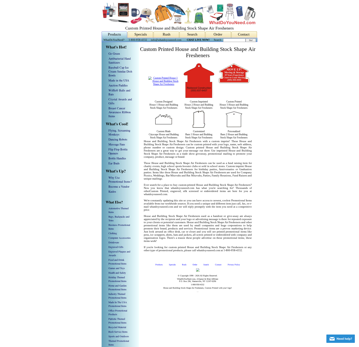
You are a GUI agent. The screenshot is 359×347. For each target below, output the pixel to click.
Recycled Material (117, 327)
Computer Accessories (119, 237)
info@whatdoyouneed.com (166, 39)
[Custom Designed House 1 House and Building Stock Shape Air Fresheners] (163, 84)
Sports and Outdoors (118, 336)
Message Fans (116, 144)
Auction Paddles (118, 85)
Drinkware (113, 242)
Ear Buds (114, 163)
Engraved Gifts (115, 247)
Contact (244, 34)
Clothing (112, 233)
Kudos (112, 191)
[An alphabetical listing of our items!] (178, 23)
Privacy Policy (234, 264)
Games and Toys (116, 268)
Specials (140, 34)
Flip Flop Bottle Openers (118, 151)
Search (192, 34)
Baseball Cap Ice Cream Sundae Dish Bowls (120, 71)
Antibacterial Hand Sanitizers (119, 60)
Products (114, 34)
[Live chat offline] (340, 339)
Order (218, 34)
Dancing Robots (117, 139)
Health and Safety (117, 272)
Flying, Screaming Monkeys (119, 132)
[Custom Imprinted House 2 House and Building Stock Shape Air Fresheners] (199, 97)
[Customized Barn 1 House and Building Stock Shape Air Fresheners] (199, 127)
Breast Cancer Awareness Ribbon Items (119, 112)
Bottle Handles (117, 158)
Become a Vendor (118, 186)
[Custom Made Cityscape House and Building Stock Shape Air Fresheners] (163, 123)
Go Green (114, 53)
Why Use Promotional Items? (120, 179)
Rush (166, 34)
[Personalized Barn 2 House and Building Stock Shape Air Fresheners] (234, 126)
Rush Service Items (118, 331)
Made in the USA (118, 80)
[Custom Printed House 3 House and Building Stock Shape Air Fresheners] (234, 97)
